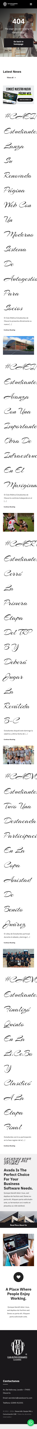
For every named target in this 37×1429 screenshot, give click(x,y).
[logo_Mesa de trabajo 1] (10, 3)
